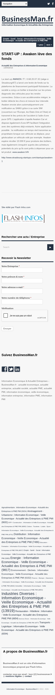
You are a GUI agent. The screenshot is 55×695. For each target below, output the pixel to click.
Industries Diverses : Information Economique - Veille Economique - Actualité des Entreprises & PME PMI (27, 602)
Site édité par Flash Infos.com (16, 207)
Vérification (7, 308)
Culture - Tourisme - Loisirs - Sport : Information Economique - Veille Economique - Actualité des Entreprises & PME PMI (27, 530)
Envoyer (7, 328)
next (48, 45)
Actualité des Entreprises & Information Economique (24, 66)
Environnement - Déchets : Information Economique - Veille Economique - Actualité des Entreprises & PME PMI (25, 574)
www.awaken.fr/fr (20, 152)
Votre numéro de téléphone (16, 298)
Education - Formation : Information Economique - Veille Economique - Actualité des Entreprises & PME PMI (27, 546)
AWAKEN (17, 79)
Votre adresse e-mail (13, 287)
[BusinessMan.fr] (27, 27)
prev (40, 45)
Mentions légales (14, 676)
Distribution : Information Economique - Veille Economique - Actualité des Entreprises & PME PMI (25, 538)
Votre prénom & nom (13, 277)
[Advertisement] (24, 452)
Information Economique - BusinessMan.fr (22, 689)
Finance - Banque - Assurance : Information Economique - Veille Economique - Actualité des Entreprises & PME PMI (27, 582)
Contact (28, 676)
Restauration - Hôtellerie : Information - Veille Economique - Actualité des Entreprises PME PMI (27, 615)
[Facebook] (52, 3)
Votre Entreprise (11, 266)
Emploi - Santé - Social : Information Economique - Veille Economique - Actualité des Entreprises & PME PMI (27, 40)
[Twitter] (48, 3)
